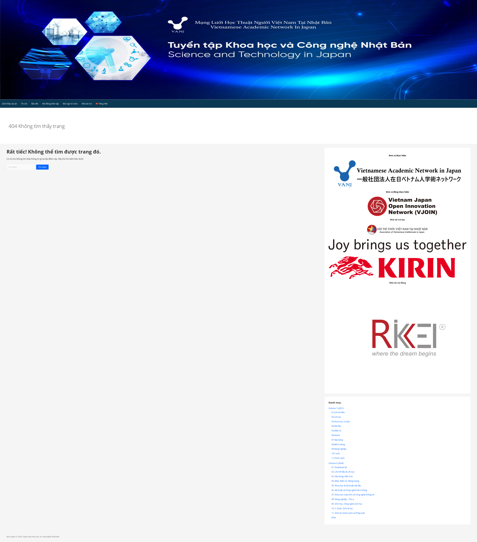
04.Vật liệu (336, 426)
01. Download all (339, 467)
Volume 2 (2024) (336, 463)
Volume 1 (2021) (336, 408)
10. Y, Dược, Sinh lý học (342, 508)
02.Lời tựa (336, 417)
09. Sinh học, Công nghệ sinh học (347, 503)
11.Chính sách (338, 458)
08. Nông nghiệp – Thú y (343, 499)
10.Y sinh (336, 453)
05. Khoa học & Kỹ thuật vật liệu (346, 485)
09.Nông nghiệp (339, 449)
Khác (334, 517)
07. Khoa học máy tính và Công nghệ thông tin (353, 494)
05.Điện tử (336, 430)
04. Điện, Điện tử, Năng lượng (345, 481)
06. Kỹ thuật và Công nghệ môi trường (349, 490)
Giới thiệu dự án (9, 103)
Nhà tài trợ (87, 103)
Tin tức (24, 103)
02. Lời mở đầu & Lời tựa (343, 471)
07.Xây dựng (337, 439)
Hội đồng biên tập (50, 103)
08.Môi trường (338, 444)
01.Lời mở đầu (338, 412)
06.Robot (336, 435)
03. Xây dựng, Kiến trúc (342, 476)
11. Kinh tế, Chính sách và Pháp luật (348, 513)
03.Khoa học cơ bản (341, 421)
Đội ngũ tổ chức (70, 103)
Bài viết (34, 103)
